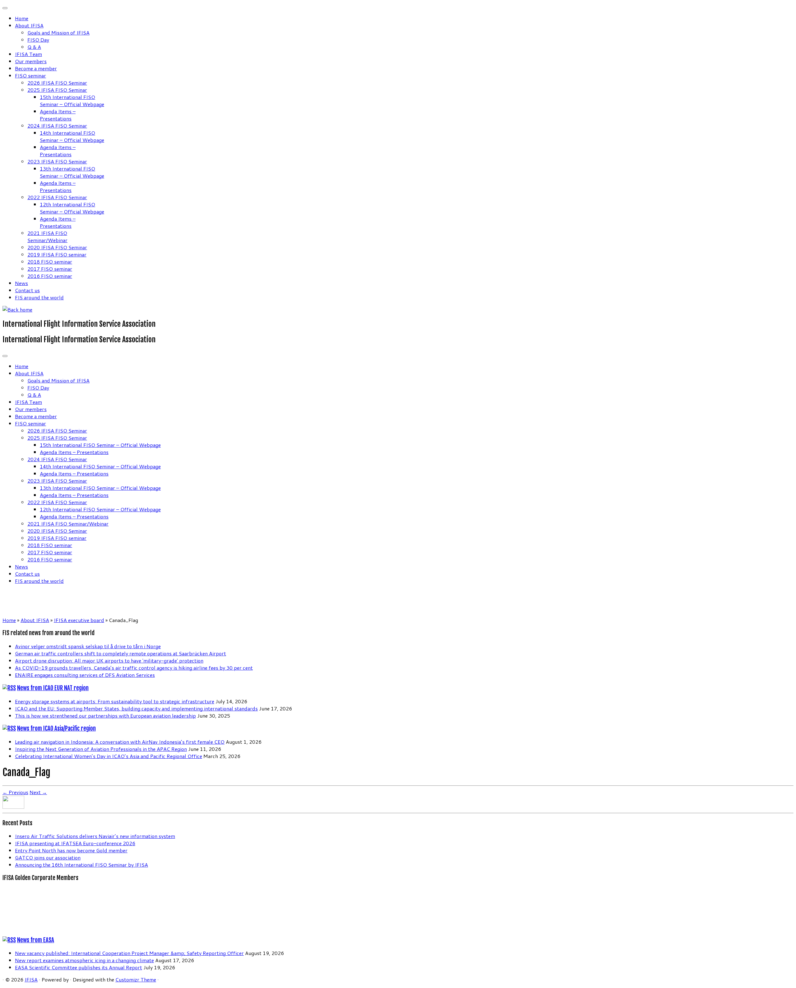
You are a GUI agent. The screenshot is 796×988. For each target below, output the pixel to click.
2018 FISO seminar (49, 261)
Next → (38, 792)
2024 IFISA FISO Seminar (57, 125)
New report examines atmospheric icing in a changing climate (84, 960)
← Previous (15, 792)
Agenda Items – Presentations (58, 115)
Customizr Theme (135, 979)
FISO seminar (30, 75)
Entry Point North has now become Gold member (71, 850)
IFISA (31, 979)
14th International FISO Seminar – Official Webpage (72, 136)
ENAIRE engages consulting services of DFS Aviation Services (85, 674)
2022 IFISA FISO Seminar (57, 197)
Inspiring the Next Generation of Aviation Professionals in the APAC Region (101, 748)
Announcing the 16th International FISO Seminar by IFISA (81, 864)
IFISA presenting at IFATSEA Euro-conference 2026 (75, 843)
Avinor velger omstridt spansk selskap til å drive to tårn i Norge (88, 646)
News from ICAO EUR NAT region (53, 688)
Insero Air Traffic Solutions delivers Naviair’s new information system (95, 836)
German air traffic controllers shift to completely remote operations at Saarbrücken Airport (120, 653)
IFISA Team (28, 54)
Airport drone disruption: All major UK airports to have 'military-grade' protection (109, 660)
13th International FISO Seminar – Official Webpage (72, 172)
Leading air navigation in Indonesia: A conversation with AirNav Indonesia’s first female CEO (119, 741)
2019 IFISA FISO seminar (56, 254)
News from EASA (35, 940)
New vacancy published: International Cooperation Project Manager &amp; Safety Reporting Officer (129, 953)
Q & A (34, 46)
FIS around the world (39, 297)
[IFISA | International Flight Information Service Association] (17, 309)
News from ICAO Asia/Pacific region (56, 728)
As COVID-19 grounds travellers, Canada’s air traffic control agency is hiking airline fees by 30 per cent (134, 667)
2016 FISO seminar (49, 275)
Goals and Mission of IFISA (58, 32)
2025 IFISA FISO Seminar (57, 89)
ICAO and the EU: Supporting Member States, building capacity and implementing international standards (136, 708)
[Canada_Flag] (13, 806)
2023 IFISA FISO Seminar (57, 161)
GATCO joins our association (48, 857)
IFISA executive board (79, 620)
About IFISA (29, 25)
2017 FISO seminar (49, 268)
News (21, 283)
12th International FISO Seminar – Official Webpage (72, 208)
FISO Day (38, 39)
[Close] (4, 8)
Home (21, 18)
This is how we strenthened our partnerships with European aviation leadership (105, 715)
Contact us (27, 290)
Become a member (36, 68)
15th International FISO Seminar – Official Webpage (72, 100)
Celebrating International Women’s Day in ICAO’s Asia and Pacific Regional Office (108, 756)
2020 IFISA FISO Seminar (57, 247)
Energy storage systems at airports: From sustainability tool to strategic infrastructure (114, 701)
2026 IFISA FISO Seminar (57, 82)
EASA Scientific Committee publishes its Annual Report (78, 967)
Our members (31, 61)
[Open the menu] (4, 356)
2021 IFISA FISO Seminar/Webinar (47, 236)
